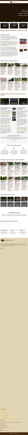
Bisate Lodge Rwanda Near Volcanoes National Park (4, 230)
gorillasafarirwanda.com (6, 430)
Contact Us (4, 428)
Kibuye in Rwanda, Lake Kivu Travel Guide (14, 230)
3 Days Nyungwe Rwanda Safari (4, 413)
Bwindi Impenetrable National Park (21, 129)
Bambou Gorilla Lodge (10, 45)
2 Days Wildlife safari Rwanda (4, 412)
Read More (2, 246)
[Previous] (1, 12)
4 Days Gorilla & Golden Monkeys (5, 417)
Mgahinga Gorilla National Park (21, 130)
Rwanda (14, 140)
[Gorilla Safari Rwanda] (23, 41)
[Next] (26, 12)
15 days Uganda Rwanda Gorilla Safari (5, 418)
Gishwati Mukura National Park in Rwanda (22, 230)
